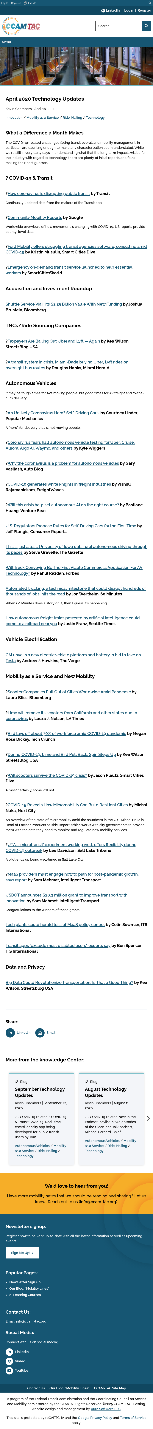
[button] (148, 1118)
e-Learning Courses (25, 1295)
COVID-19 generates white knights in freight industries (59, 484)
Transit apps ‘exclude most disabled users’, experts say (58, 945)
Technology (95, 118)
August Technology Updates (105, 1092)
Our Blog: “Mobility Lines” (29, 1288)
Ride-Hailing (72, 118)
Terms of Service (133, 1418)
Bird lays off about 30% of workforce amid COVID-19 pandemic (67, 733)
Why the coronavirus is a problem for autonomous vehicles (63, 463)
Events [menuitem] (32, 2)
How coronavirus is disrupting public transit (49, 193)
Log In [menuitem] (4, 2)
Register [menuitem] (16, 2)
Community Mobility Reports (35, 217)
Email (50, 1033)
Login (128, 10)
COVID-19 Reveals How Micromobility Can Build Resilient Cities (68, 804)
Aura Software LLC (106, 1409)
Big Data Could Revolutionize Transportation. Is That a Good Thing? (69, 982)
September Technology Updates (40, 1092)
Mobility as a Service (42, 118)
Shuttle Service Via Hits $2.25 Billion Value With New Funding (64, 304)
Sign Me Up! (20, 1253)
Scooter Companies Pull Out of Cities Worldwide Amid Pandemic (69, 691)
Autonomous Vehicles (32, 1146)
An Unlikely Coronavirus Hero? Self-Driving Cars (53, 412)
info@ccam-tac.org (98, 1201)
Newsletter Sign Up (24, 1282)
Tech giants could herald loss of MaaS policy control (55, 924)
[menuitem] (150, 3)
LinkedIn (113, 10)
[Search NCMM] (146, 26)
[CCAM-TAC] (21, 26)
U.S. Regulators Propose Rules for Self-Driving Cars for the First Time (71, 525)
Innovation (14, 118)
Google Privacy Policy (95, 1418)
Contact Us (36, 1388)
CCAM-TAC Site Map (110, 1388)
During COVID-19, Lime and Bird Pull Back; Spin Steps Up (62, 754)
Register (144, 10)
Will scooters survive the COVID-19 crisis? (47, 775)
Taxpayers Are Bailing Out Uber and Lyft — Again (54, 341)
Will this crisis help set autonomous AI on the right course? (63, 504)
